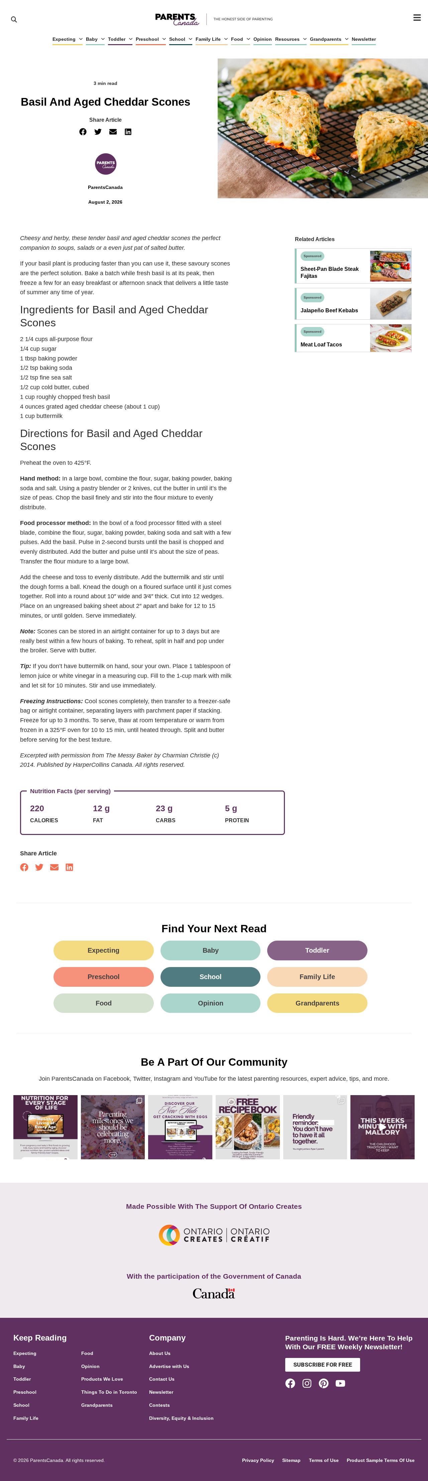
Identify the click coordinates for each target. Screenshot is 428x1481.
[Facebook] (290, 1383)
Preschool (147, 39)
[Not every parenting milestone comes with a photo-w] (113, 1127)
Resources (287, 39)
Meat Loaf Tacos (321, 344)
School (177, 39)
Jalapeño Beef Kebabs (329, 310)
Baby (92, 39)
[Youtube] (340, 1383)
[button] (82, 131)
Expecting (64, 39)
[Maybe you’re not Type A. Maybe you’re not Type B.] (315, 1127)
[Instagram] (307, 1383)
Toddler (116, 39)
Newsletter (364, 39)
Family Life (208, 39)
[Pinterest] (324, 1383)
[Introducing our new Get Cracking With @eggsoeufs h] (180, 1127)
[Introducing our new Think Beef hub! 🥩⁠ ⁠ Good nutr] (45, 1127)
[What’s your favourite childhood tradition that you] (382, 1127)
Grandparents (325, 39)
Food (237, 39)
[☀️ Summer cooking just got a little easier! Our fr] (248, 1127)
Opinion (262, 39)
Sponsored (312, 256)
